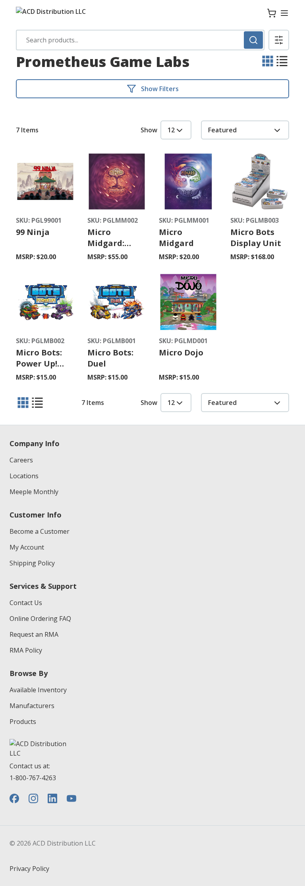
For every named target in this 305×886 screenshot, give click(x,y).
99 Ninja (33, 232)
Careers (21, 460)
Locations (24, 476)
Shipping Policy (32, 563)
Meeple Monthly (34, 491)
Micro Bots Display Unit (255, 237)
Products (23, 721)
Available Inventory (38, 690)
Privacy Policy (29, 868)
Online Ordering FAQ (40, 618)
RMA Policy (26, 650)
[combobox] (140, 40)
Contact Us (26, 602)
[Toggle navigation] (284, 13)
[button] (278, 40)
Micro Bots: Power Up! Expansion (39, 363)
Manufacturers (32, 705)
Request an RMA (34, 634)
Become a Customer (39, 531)
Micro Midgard (176, 237)
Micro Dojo (181, 352)
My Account (27, 547)
